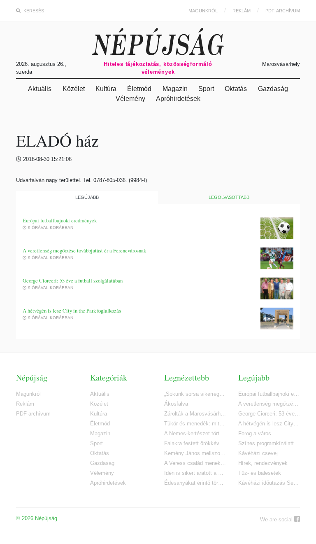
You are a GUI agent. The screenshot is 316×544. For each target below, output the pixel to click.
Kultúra (105, 88)
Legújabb (87, 197)
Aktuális (39, 88)
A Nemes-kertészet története (195, 433)
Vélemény (130, 98)
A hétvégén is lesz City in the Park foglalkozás (72, 311)
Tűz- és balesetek (259, 473)
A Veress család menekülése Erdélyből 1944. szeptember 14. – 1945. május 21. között (195, 463)
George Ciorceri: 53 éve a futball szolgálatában (73, 281)
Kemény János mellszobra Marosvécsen (195, 453)
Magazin (175, 88)
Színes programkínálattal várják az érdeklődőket (269, 443)
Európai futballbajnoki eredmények (60, 220)
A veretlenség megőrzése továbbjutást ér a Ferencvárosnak (84, 250)
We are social (277, 519)
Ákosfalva (176, 404)
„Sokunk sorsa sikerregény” (195, 394)
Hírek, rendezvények (263, 463)
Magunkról (203, 10)
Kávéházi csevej (258, 453)
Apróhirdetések (178, 98)
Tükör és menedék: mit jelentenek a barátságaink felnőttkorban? (195, 423)
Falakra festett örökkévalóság (195, 443)
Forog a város (254, 433)
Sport (206, 88)
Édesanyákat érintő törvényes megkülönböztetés (195, 483)
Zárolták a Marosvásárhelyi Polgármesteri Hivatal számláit (195, 414)
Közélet (74, 88)
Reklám (241, 10)
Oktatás (236, 88)
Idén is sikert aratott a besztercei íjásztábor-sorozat (195, 473)
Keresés (33, 10)
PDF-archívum (282, 10)
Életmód (139, 88)
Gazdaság (273, 88)
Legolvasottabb (229, 197)
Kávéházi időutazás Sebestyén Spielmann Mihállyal (269, 483)
